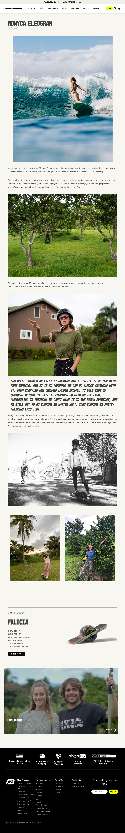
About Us (40, 783)
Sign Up (113, 791)
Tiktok (57, 793)
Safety (38, 799)
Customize (75, 9)
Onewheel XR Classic (25, 795)
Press (38, 790)
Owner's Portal (42, 815)
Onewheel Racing (43, 808)
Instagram (59, 786)
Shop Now (16, 654)
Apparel (64, 9)
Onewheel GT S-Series (24, 787)
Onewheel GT (23, 792)
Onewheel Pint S (24, 798)
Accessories (22, 807)
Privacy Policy (35, 823)
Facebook (59, 783)
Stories (39, 786)
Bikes (41, 9)
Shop (109, 9)
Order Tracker (41, 805)
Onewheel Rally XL (24, 783)
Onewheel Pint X (24, 801)
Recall (38, 802)
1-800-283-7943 (78, 786)
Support (96, 9)
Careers (39, 793)
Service (20, 810)
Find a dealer (22, 814)
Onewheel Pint (23, 804)
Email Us (75, 783)
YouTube (58, 790)
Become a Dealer (43, 812)
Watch (109, 730)
